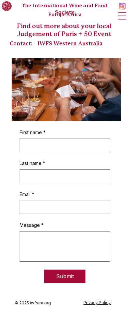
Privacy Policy (97, 302)
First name (33, 132)
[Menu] (122, 16)
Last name (32, 163)
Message (32, 225)
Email (27, 194)
